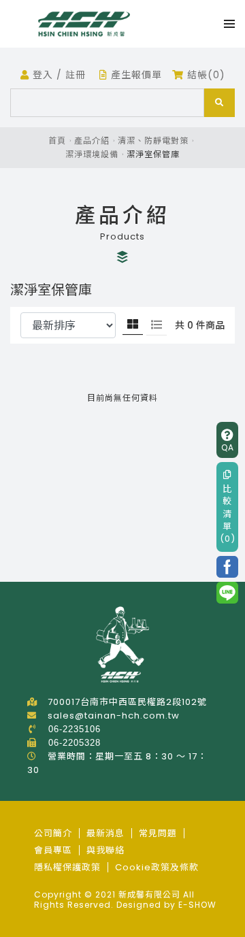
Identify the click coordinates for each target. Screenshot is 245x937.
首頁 (57, 140)
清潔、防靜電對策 (153, 140)
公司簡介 (53, 833)
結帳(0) (204, 75)
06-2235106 (74, 729)
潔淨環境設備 (91, 154)
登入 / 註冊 (57, 75)
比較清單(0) (227, 513)
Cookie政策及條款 (157, 867)
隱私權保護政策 (67, 867)
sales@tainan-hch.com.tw (114, 715)
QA (227, 447)
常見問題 (158, 833)
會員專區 (53, 850)
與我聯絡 (105, 850)
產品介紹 (92, 140)
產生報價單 (135, 75)
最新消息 (105, 833)
